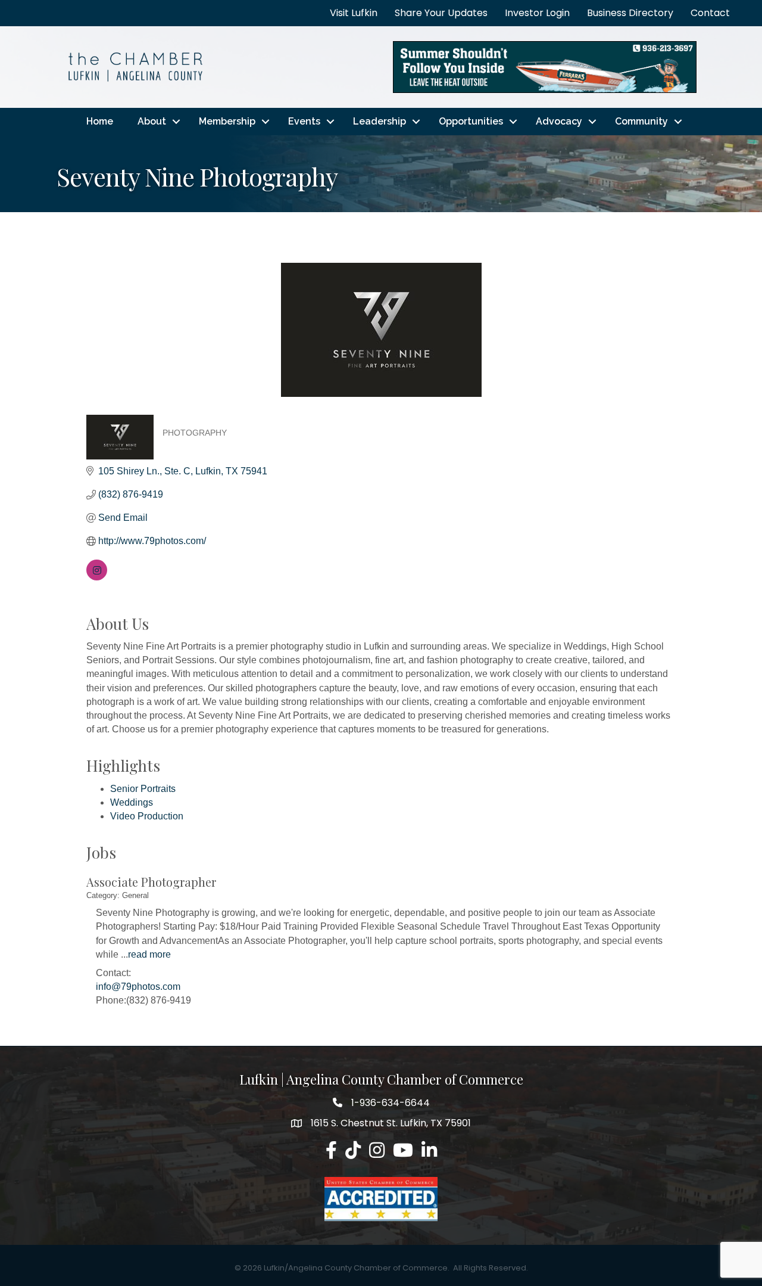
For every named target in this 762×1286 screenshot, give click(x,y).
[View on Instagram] (96, 577)
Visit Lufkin (353, 13)
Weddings (131, 802)
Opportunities (471, 121)
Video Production (146, 816)
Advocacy (559, 121)
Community (641, 121)
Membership (227, 121)
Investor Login (537, 13)
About (152, 121)
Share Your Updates (441, 13)
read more (149, 954)
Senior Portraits (143, 789)
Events (304, 121)
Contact (710, 13)
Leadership (379, 121)
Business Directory (630, 13)
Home (99, 121)
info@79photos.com (138, 986)
